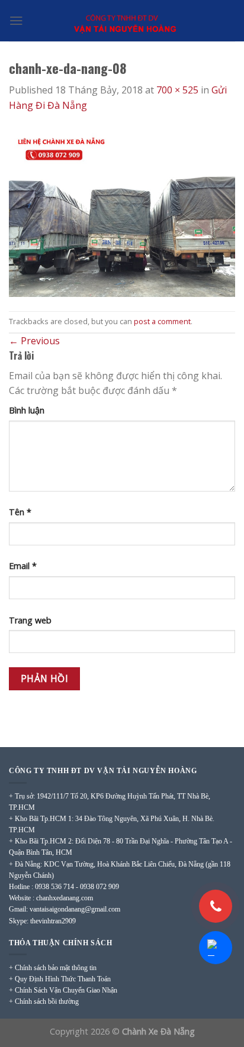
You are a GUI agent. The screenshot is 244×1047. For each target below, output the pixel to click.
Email (23, 565)
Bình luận (26, 410)
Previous (34, 340)
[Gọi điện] (215, 906)
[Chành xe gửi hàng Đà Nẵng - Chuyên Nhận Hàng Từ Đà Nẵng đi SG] (122, 20)
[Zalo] (215, 947)
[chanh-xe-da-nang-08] (122, 211)
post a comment (162, 321)
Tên (20, 512)
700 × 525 (177, 89)
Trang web (30, 620)
